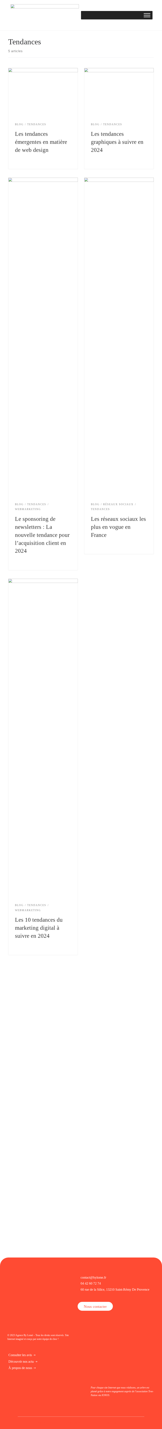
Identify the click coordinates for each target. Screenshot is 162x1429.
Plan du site (111, 1422)
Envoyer (52, 1133)
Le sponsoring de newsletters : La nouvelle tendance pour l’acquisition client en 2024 (42, 535)
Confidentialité (71, 1422)
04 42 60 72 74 (91, 1283)
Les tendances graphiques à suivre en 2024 (117, 142)
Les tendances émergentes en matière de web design (41, 142)
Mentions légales (48, 1422)
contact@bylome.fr (93, 1277)
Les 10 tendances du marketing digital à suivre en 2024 (39, 928)
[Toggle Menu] (147, 15)
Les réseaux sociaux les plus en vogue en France (118, 527)
